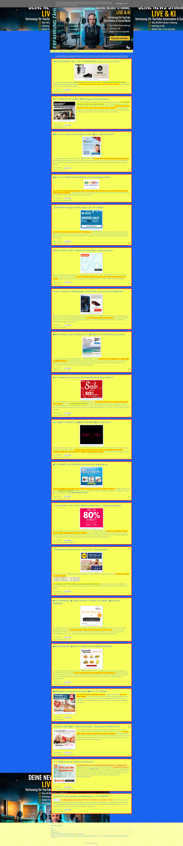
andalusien (58, 370)
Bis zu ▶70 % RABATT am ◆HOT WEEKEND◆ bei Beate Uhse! (82, 422)
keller (57, 243)
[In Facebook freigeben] (69, 90)
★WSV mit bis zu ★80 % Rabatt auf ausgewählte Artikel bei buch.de (83, 250)
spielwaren (64, 789)
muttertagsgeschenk (60, 127)
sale (62, 243)
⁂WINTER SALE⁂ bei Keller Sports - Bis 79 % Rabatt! (78, 207)
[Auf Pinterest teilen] (70, 90)
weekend (67, 457)
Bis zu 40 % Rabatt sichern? (91, 155)
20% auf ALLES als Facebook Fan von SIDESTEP (91, 313)
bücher (57, 789)
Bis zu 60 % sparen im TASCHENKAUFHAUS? (91, 668)
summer (71, 542)
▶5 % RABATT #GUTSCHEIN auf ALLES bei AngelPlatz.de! (80, 464)
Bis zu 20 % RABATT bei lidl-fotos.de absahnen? (91, 571)
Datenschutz (74, 51)
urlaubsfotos (63, 593)
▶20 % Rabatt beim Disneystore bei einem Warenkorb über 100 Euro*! (83, 377)
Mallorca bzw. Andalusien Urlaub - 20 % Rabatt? (91, 356)
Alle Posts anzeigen (102, 56)
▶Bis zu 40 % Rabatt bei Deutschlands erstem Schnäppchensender (81, 177)
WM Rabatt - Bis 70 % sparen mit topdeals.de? (64, 713)
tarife (65, 170)
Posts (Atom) (58, 819)
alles (57, 327)
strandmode (71, 754)
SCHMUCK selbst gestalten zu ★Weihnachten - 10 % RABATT (81, 796)
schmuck (64, 811)
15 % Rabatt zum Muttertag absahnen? (64, 120)
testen (69, 639)
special (68, 370)
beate (57, 457)
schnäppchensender (68, 200)
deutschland (58, 200)
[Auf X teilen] (67, 90)
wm (69, 684)
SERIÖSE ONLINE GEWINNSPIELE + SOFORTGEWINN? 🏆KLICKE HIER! (67, 834)
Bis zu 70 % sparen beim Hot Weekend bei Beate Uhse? (91, 445)
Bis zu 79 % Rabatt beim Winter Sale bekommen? (91, 229)
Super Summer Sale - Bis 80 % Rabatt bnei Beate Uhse (91, 528)
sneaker (66, 91)
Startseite (88, 817)
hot (59, 457)
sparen (65, 415)
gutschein (65, 498)
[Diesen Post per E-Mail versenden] (65, 90)
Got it (126, 3)
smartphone (61, 170)
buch (57, 284)
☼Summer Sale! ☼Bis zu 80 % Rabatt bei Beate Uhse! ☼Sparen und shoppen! (87, 505)
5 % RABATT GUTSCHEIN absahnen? (91, 486)
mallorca (62, 370)
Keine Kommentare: (58, 89)
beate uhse (60, 754)
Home (55, 51)
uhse (64, 457)
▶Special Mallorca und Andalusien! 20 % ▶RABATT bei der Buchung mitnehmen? (89, 334)
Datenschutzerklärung (55, 832)
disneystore (58, 415)
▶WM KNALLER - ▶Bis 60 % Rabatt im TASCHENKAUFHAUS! (82, 646)
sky (67, 639)
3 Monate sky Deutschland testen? (91, 625)
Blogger (96, 843)
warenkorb (69, 415)
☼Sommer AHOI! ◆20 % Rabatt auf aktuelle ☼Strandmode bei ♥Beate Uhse (86, 726)
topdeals (60, 719)
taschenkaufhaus (65, 684)
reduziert (63, 91)
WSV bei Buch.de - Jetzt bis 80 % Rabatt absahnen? (91, 272)
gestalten (58, 811)
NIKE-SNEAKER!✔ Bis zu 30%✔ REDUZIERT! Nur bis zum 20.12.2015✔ (86, 61)
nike (57, 91)
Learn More (119, 3)
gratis (62, 639)
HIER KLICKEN (58, 84)
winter (67, 243)
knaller (57, 684)
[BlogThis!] (66, 90)
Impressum (63, 51)
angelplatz (60, 498)
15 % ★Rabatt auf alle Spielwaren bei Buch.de (73, 761)
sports (64, 243)
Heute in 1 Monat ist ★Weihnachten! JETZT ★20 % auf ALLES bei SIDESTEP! (88, 291)
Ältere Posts (128, 817)
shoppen (65, 542)
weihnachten (63, 327)
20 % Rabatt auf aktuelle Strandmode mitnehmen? (64, 748)
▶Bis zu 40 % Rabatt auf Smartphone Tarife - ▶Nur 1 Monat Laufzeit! (83, 134)
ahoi (57, 754)
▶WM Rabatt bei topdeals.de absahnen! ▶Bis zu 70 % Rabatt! (80, 691)
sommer (67, 754)
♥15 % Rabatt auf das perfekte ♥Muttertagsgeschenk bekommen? (81, 98)
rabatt (59, 91)
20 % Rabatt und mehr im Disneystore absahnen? (91, 399)
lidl (56, 593)
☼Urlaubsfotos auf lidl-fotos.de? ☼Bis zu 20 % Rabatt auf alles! (81, 549)
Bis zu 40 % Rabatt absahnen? (91, 188)
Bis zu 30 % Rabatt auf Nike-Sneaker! (91, 79)
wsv (62, 284)
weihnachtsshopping (71, 789)
